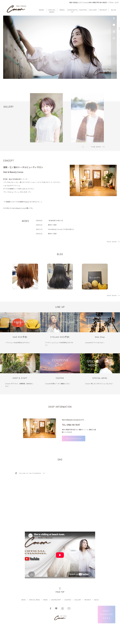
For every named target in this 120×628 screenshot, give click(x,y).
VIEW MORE (96, 147)
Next (109, 46)
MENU (45, 600)
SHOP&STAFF (56, 600)
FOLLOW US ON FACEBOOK (30, 473)
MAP (70, 432)
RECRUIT (88, 600)
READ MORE (112, 242)
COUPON (67, 600)
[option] (93, 180)
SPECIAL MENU (34, 600)
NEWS (23, 600)
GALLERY (78, 600)
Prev (7, 46)
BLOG (96, 600)
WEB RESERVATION (73, 438)
